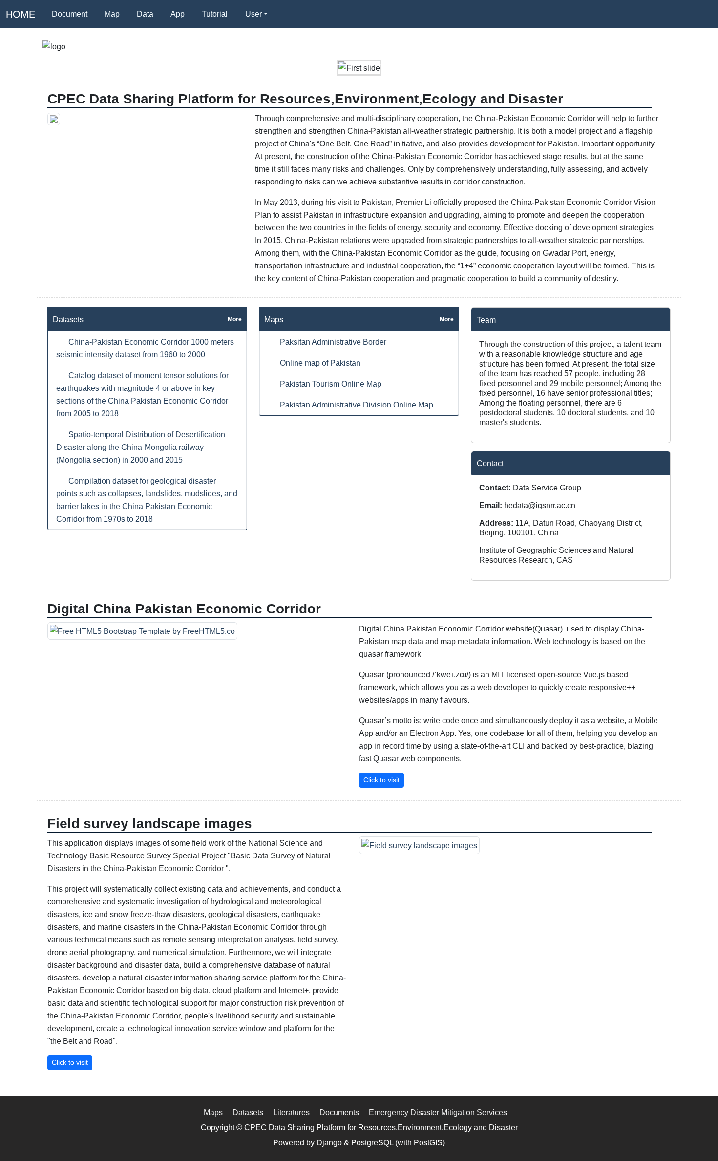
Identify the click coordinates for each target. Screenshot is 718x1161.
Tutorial (215, 14)
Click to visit (381, 780)
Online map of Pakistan (319, 362)
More (235, 319)
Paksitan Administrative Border (332, 341)
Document (69, 14)
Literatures (291, 1112)
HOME (20, 14)
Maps (213, 1112)
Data (145, 14)
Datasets (247, 1112)
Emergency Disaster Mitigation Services (438, 1112)
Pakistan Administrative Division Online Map (355, 404)
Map (112, 14)
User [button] (253, 14)
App (177, 14)
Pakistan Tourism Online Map (329, 383)
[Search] (288, 14)
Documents (339, 1112)
